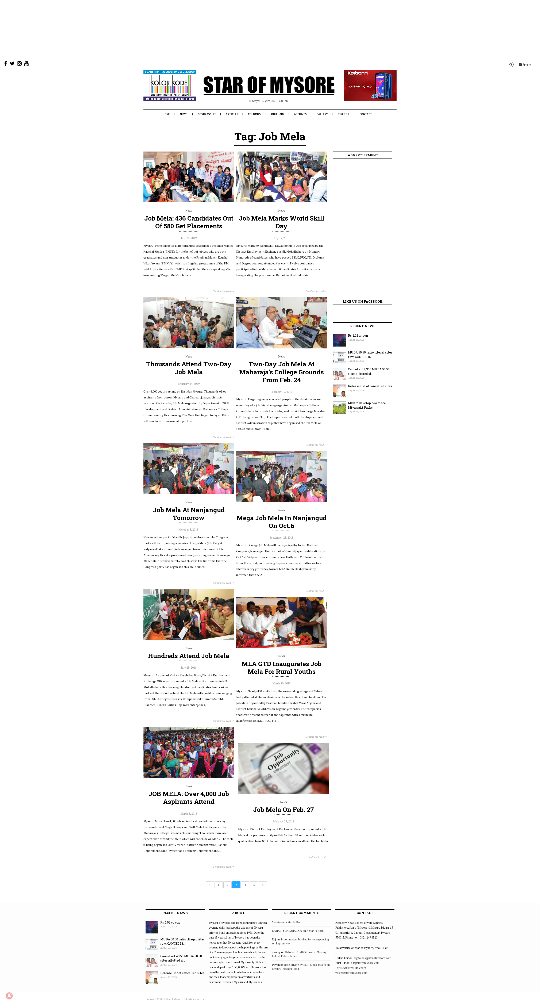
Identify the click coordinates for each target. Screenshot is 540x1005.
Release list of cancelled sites (370, 386)
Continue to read (222, 291)
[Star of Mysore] (259, 90)
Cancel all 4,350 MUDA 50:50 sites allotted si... (369, 371)
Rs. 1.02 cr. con (358, 335)
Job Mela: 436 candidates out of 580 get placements (188, 222)
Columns (254, 114)
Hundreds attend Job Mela (188, 655)
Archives (300, 114)
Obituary (277, 114)
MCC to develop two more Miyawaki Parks (367, 405)
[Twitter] (12, 64)
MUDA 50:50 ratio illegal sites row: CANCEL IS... (370, 354)
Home (166, 114)
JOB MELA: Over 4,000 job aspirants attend (188, 798)
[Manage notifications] (9, 995)
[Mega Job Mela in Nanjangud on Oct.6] (281, 501)
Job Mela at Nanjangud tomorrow (189, 514)
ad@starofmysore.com (365, 963)
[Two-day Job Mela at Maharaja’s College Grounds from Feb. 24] (281, 347)
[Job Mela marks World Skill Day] (281, 201)
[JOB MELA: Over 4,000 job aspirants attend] (188, 777)
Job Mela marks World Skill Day (281, 222)
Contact (365, 114)
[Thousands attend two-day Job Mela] (188, 347)
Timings (343, 114)
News (183, 114)
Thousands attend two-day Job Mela (189, 368)
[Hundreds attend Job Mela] (188, 639)
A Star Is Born (293, 922)
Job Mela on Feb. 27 (283, 809)
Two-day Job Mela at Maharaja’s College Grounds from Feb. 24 (281, 372)
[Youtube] (26, 64)
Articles (232, 114)
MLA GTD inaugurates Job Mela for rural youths (281, 668)
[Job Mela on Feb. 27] (283, 793)
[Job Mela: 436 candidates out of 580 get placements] (188, 201)
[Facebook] (5, 64)
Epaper (526, 64)
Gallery (322, 114)
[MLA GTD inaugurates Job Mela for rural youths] (281, 647)
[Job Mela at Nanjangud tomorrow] (188, 493)
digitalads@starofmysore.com (372, 958)
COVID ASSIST (207, 114)
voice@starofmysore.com (351, 973)
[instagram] (19, 64)
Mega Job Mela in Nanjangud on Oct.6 (281, 522)
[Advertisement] (126, 29)
